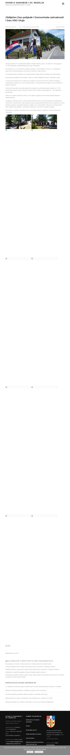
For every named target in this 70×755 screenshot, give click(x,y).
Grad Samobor (30, 738)
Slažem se (30, 752)
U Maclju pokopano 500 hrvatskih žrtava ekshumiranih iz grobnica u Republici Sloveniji (30, 666)
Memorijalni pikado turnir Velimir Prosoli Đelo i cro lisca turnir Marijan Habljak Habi (29, 702)
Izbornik (63, 3)
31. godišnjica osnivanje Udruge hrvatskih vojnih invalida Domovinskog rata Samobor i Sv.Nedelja (33, 686)
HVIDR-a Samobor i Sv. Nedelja (24, 3)
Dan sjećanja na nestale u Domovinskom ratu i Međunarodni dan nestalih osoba (28, 664)
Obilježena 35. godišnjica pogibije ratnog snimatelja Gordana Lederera (25, 672)
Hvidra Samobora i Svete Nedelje (30, 27)
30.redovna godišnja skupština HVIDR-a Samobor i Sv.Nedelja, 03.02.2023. (26, 694)
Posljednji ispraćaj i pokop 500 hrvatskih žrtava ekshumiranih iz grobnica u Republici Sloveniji (32, 669)
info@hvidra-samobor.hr (13, 743)
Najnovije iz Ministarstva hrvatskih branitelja (31, 661)
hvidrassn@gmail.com (16, 741)
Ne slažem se (39, 752)
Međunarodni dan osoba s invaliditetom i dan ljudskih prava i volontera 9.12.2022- (29, 698)
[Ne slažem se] (68, 750)
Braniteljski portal (31, 730)
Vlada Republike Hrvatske (33, 734)
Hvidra (28, 726)
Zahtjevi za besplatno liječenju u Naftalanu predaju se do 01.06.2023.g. (25, 690)
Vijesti (63, 27)
